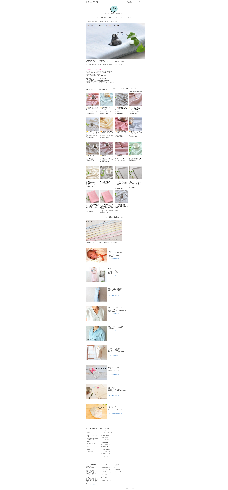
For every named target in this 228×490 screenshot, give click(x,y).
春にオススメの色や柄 (105, 449)
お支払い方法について (105, 467)
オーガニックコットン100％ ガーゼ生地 (109, 21)
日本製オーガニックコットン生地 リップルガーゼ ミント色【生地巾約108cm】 (135, 157)
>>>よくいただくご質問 (91, 484)
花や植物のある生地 (105, 430)
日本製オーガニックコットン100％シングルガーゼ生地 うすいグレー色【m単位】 (93, 132)
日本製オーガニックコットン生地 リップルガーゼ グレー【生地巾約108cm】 (106, 181)
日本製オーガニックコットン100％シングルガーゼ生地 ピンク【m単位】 (122, 132)
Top (97, 17)
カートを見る (117, 469)
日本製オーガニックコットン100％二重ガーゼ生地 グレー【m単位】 (121, 108)
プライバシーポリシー (118, 471)
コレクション (129, 17)
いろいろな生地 (90, 451)
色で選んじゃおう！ (105, 446)
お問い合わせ (103, 465)
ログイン (131, 1)
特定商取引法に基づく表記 (106, 480)
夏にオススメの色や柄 (105, 451)
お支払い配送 (103, 17)
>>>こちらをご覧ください (114, 258)
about (110, 17)
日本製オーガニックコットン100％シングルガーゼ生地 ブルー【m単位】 (136, 132)
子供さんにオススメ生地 (105, 444)
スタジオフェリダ (90, 449)
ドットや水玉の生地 (105, 439)
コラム (116, 17)
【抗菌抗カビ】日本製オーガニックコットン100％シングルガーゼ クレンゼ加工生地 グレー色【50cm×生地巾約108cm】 (121, 182)
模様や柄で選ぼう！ (105, 437)
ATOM (118, 472)
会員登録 (126, 1)
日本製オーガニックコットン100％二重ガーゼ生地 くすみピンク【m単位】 (135, 108)
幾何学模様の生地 (104, 442)
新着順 (140, 91)
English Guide (103, 479)
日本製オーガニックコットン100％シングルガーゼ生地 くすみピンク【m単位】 (107, 157)
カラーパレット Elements (106, 456)
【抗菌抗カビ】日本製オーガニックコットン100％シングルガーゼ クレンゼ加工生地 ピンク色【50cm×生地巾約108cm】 (106, 206)
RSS (115, 472)
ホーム (87, 21)
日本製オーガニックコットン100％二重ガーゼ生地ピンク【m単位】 (92, 108)
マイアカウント (130, 2)
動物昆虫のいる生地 (105, 435)
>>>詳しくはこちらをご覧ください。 (116, 413)
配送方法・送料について (105, 469)
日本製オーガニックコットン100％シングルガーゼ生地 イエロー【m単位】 (107, 132)
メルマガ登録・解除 (105, 471)
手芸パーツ (89, 441)
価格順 (136, 91)
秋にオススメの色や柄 (105, 453)
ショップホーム (104, 464)
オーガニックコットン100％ (95, 21)
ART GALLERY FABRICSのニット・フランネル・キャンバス (93, 435)
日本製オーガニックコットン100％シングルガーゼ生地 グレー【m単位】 (93, 157)
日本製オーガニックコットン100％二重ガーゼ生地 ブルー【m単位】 (106, 108)
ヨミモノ (121, 17)
